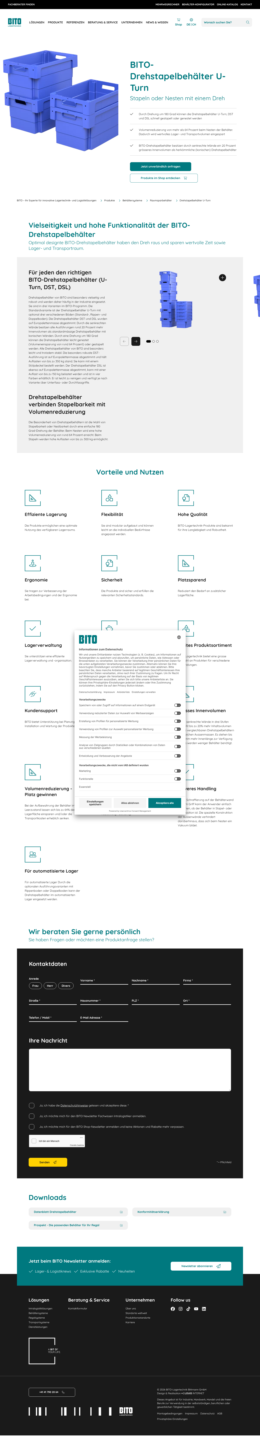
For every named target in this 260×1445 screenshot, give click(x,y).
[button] (153, 341)
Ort (186, 1000)
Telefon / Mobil (40, 1017)
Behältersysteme (132, 200)
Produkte (109, 200)
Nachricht (36, 1052)
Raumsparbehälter (161, 200)
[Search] (247, 22)
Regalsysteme (37, 1317)
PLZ (135, 1000)
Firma (188, 980)
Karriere (130, 1322)
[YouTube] (196, 1309)
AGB (219, 1413)
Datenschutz (207, 1413)
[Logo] (18, 22)
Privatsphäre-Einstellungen (172, 1419)
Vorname (87, 980)
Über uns (131, 1308)
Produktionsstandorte (138, 1317)
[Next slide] (135, 341)
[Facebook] (173, 1309)
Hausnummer (90, 1000)
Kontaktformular (77, 1308)
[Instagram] (180, 1309)
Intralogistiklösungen (40, 1308)
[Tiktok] (188, 1309)
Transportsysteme (39, 1322)
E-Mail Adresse (91, 1017)
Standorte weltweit (136, 1313)
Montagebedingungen (169, 1413)
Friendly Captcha (77, 1145)
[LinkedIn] (204, 1309)
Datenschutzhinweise (74, 1105)
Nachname (140, 980)
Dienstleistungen (38, 1326)
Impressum (191, 1413)
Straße (34, 1000)
